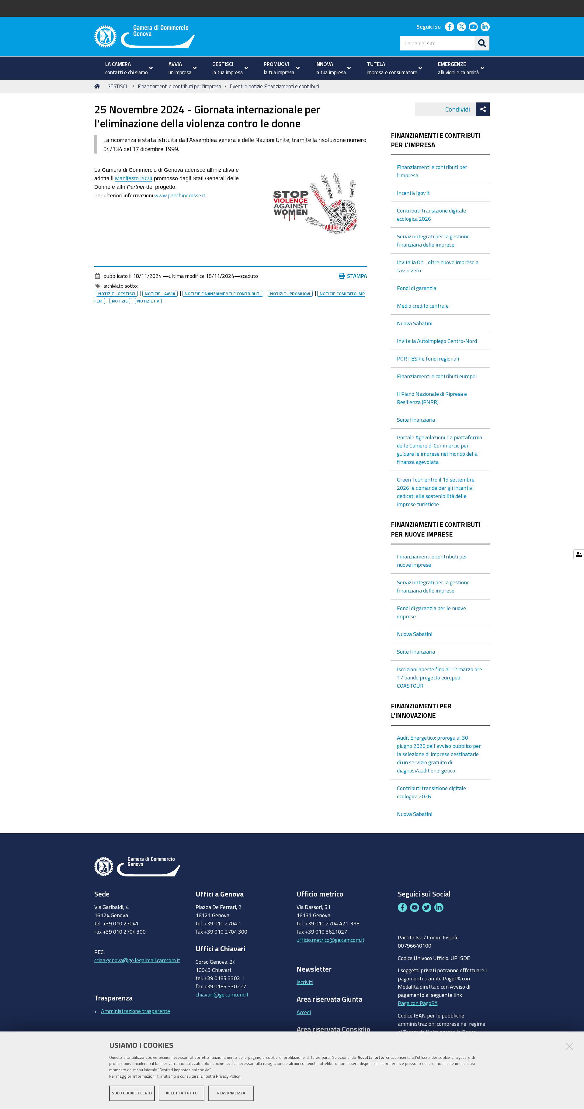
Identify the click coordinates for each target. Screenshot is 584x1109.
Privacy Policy (228, 1076)
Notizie (120, 301)
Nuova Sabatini (414, 323)
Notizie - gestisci (116, 294)
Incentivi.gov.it (413, 192)
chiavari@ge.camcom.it (222, 994)
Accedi (304, 1012)
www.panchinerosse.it (179, 195)
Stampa (357, 275)
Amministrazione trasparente (135, 1011)
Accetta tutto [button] (182, 1093)
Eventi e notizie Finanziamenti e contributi (274, 86)
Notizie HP (148, 301)
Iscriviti (305, 982)
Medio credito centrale (423, 305)
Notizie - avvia (160, 294)
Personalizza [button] (231, 1093)
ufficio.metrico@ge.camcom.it (330, 939)
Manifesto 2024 (133, 178)
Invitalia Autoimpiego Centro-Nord (437, 341)
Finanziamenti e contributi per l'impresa (179, 86)
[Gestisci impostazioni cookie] (578, 554)
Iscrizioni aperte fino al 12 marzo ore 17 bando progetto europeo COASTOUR (439, 677)
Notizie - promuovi (290, 294)
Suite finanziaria (416, 419)
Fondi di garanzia (416, 288)
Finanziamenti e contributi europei (437, 376)
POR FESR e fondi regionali (428, 358)
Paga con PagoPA (418, 1003)
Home (98, 86)
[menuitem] (126, 68)
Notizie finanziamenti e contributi (223, 294)
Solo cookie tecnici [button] (132, 1093)
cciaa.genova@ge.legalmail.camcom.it (137, 960)
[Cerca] (482, 43)
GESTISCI (117, 86)
